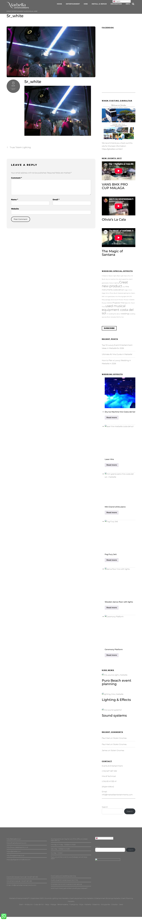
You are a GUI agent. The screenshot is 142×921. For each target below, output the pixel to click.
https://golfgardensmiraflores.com (18, 859)
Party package (106, 299)
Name (14, 200)
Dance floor (127, 276)
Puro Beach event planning (116, 682)
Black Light (120, 276)
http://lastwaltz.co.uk (14, 839)
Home (59, 4)
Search (105, 807)
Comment (16, 178)
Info (128, 4)
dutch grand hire (124, 279)
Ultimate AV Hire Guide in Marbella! (117, 354)
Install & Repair (99, 4)
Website (15, 209)
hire (124, 286)
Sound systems (114, 715)
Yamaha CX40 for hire (117, 317)
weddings (125, 313)
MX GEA (129, 296)
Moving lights (122, 296)
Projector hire (118, 303)
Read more (111, 417)
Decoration (116, 4)
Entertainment (73, 4)
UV (107, 314)
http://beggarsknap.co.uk (15, 855)
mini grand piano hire (111, 296)
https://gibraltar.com (14, 851)
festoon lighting (114, 283)
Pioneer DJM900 (107, 303)
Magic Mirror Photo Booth (109, 293)
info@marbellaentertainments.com (117, 795)
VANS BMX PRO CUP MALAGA (115, 186)
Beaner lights (112, 276)
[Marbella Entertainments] (18, 7)
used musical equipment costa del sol (118, 309)
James (104, 750)
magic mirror (128, 290)
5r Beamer (105, 276)
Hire (86, 4)
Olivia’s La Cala (114, 219)
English (100, 838)
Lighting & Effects (116, 700)
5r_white (15, 15)
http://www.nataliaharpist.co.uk (17, 847)
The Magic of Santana (112, 253)
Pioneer (121, 299)
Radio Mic (128, 303)
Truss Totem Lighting (20, 147)
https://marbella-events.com (16, 843)
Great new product (115, 284)
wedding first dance (114, 314)
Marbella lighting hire (124, 293)
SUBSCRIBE (109, 328)
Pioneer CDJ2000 (129, 299)
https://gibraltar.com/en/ (112, 149)
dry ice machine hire (112, 279)
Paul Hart (106, 738)
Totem (133, 303)
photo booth (114, 299)
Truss (103, 306)
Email (56, 200)
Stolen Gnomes (120, 738)
